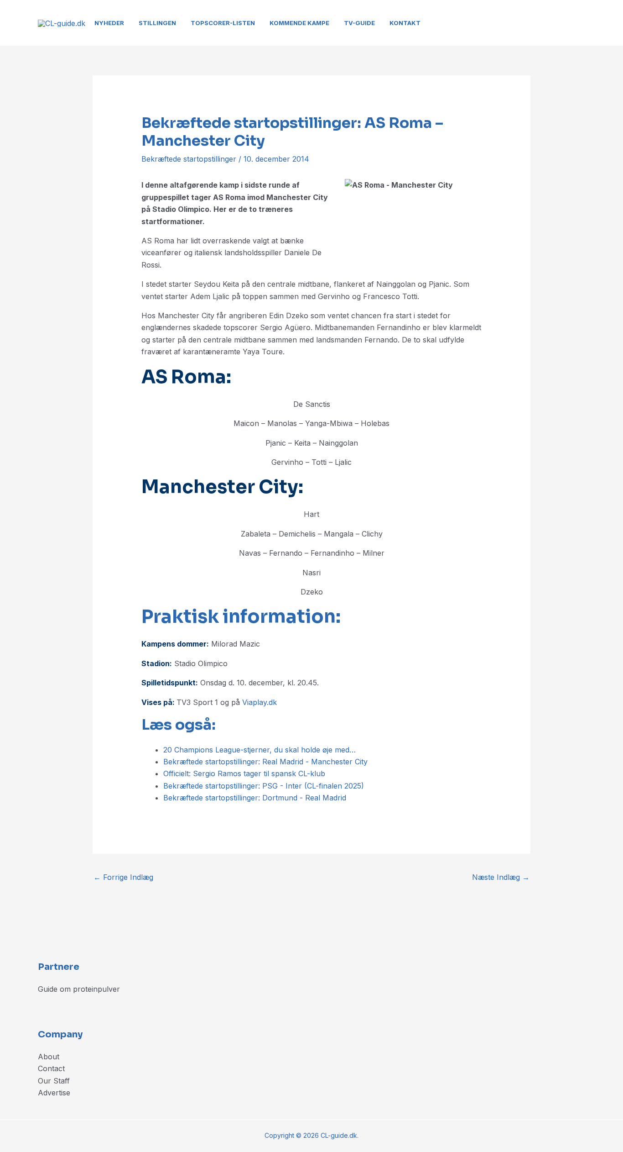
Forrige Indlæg (123, 877)
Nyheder (109, 22)
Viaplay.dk (259, 702)
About (48, 1056)
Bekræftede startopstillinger (188, 158)
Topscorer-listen (223, 22)
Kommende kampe (299, 22)
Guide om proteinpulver (79, 989)
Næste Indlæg (501, 877)
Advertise (54, 1092)
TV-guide (359, 22)
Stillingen (157, 22)
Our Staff (54, 1080)
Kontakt (405, 22)
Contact (51, 1068)
